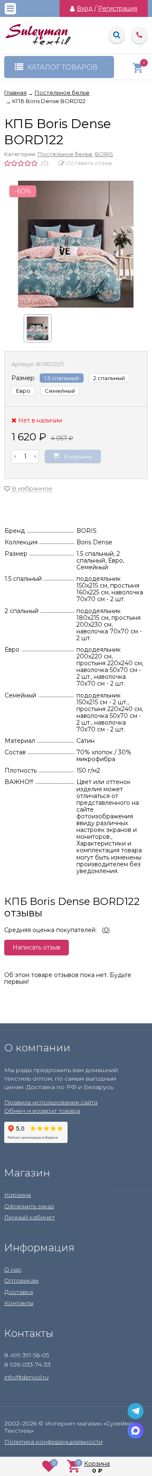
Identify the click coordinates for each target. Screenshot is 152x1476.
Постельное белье (65, 154)
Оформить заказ (29, 1206)
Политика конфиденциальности (53, 1441)
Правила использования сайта (51, 1102)
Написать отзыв (36, 947)
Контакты (18, 1303)
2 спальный (109, 378)
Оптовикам (21, 1280)
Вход (84, 8)
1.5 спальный (61, 378)
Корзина (17, 1195)
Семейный (60, 390)
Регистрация (117, 8)
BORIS (104, 154)
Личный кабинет (29, 1217)
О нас (13, 1269)
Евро (23, 390)
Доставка (18, 1292)
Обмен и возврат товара (42, 1111)
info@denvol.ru (26, 1377)
